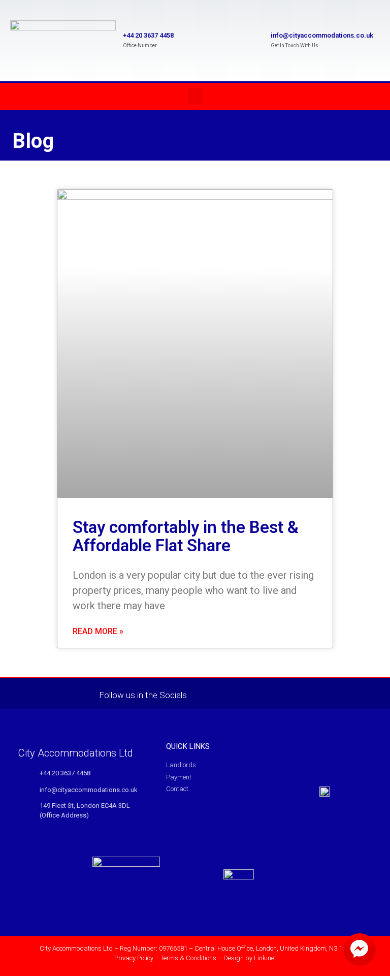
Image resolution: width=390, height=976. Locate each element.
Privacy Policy (133, 958)
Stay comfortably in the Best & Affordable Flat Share (186, 536)
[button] (195, 96)
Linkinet (265, 958)
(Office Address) (64, 815)
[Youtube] (231, 693)
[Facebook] (210, 693)
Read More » (98, 631)
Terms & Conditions (188, 958)
